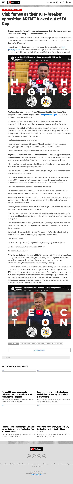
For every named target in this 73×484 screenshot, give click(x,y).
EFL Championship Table (65, 464)
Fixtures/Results (37, 466)
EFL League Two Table (49, 464)
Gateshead (49, 343)
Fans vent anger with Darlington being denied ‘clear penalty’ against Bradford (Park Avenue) (52, 394)
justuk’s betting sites (36, 475)
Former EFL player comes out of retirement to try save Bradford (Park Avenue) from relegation (17, 394)
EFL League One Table (34, 464)
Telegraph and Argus (49, 114)
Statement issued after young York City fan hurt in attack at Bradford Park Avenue (53, 429)
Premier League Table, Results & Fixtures (13, 464)
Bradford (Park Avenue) (28, 343)
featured (41, 343)
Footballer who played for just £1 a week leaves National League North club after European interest (18, 429)
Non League (58, 343)
